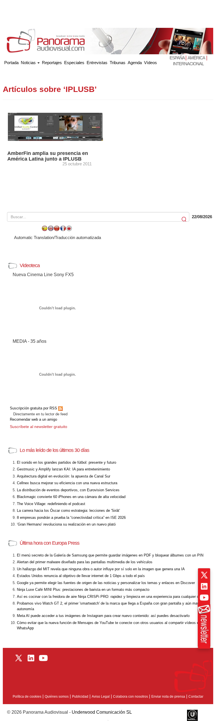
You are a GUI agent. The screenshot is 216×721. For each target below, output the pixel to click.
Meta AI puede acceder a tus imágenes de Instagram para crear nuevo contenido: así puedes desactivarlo (103, 616)
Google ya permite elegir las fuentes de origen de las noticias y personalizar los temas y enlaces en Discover (106, 583)
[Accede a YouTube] (204, 597)
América (196, 57)
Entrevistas (97, 62)
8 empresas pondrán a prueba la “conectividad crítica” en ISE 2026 (71, 517)
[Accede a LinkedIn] (204, 586)
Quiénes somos (57, 697)
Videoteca (30, 265)
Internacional (188, 63)
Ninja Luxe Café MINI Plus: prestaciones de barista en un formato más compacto (83, 589)
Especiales (74, 62)
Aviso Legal (101, 697)
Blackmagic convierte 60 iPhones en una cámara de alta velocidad (71, 497)
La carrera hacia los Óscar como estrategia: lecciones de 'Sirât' (68, 510)
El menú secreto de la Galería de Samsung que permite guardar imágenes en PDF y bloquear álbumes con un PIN (110, 555)
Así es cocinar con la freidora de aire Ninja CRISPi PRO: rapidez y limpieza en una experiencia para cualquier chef (110, 596)
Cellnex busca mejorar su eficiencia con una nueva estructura (67, 483)
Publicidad (80, 697)
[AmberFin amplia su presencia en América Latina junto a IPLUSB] (55, 126)
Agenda (135, 62)
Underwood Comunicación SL (102, 712)
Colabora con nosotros (130, 697)
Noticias (29, 62)
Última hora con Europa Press (49, 543)
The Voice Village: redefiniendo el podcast (51, 504)
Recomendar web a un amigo (33, 419)
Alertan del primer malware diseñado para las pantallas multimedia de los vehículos (84, 562)
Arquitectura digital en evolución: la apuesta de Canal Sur (63, 476)
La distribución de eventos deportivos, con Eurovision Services (68, 490)
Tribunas (117, 62)
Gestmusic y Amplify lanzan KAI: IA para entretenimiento (63, 469)
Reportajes (52, 62)
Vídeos (150, 62)
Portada (11, 61)
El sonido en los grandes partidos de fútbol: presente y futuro (66, 462)
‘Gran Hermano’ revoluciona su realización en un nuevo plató (66, 524)
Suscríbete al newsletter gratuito (38, 426)
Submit (184, 219)
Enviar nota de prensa (168, 697)
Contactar (195, 697)
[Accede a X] (204, 575)
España (177, 57)
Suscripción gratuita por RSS (34, 408)
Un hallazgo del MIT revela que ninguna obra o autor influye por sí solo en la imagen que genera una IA (101, 569)
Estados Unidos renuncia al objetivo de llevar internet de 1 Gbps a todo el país (81, 576)
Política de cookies (27, 697)
